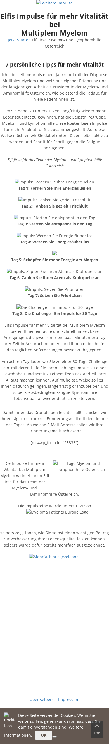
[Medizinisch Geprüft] (54, 600)
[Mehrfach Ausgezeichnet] (54, 556)
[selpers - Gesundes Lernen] (39, 3)
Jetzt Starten (19, 40)
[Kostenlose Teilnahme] (54, 644)
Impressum (68, 699)
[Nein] (54, 737)
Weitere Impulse (57, 3)
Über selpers (42, 699)
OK (43, 735)
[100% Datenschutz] (54, 687)
